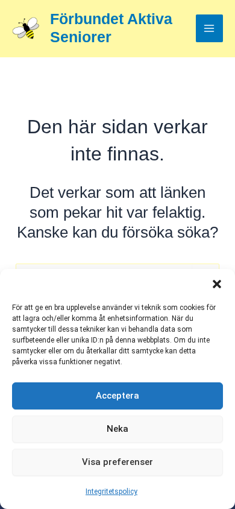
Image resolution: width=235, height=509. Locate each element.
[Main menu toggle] (210, 28)
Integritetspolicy (111, 491)
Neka (117, 428)
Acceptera (117, 395)
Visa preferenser (117, 462)
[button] (217, 284)
